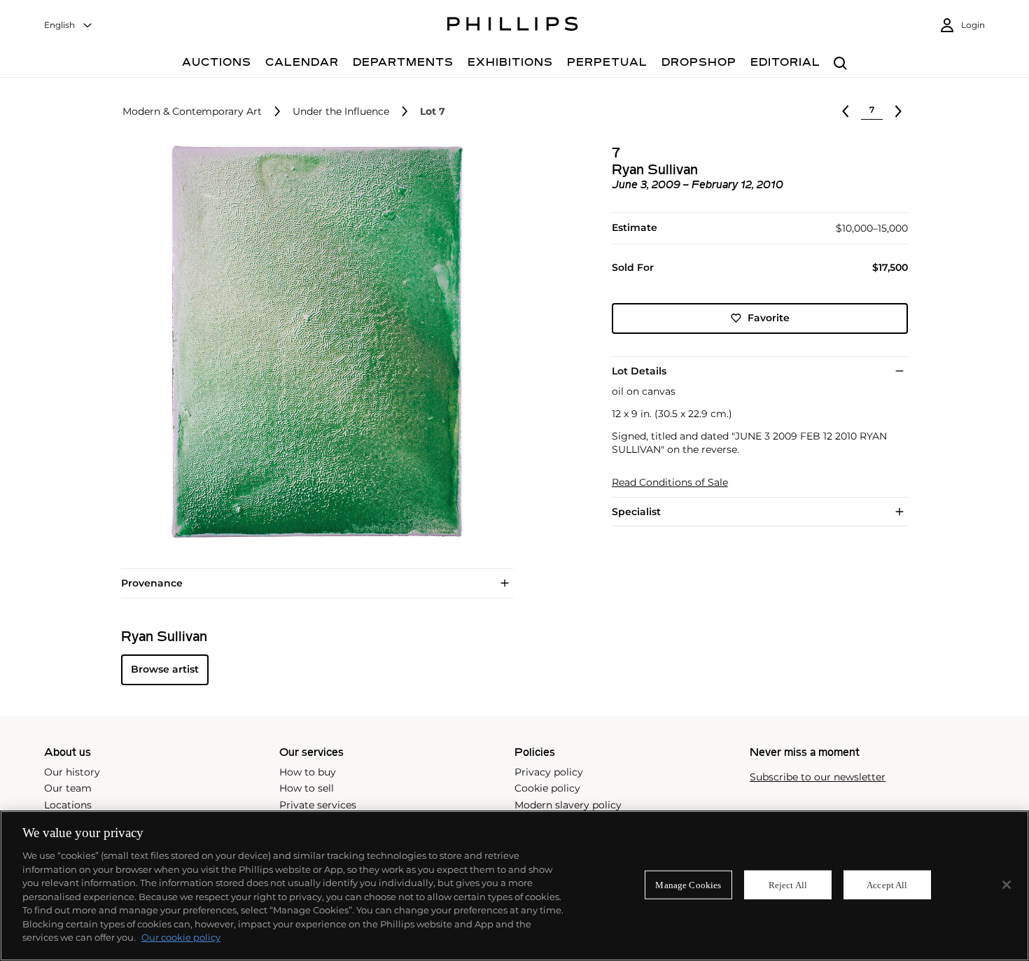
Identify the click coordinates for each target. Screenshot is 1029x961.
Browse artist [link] (165, 669)
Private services (317, 805)
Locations (68, 805)
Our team (68, 788)
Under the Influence (341, 112)
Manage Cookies (688, 884)
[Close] (1006, 884)
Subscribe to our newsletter (818, 777)
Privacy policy (548, 772)
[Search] (840, 64)
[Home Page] (512, 26)
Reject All (788, 884)
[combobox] (68, 25)
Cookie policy (547, 788)
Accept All (887, 884)
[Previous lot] (845, 111)
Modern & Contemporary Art (192, 112)
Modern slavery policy (568, 805)
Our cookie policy (180, 937)
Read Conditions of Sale (670, 483)
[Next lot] (898, 111)
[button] (313, 342)
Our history (72, 772)
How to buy (307, 772)
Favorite (769, 317)
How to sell (306, 788)
